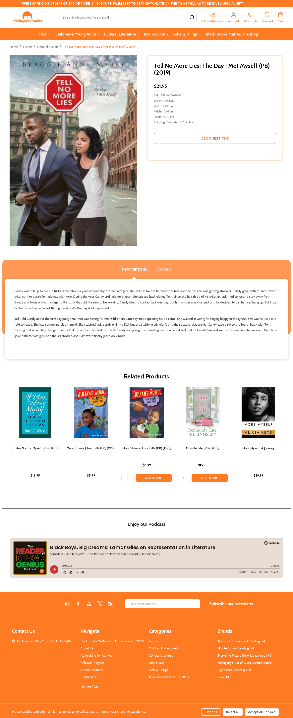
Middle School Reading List (235, 648)
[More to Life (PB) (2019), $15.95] (202, 412)
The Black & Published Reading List (241, 641)
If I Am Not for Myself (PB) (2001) (35, 448)
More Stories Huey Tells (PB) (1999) (146, 448)
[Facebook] (78, 603)
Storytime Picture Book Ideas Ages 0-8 (244, 655)
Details (163, 269)
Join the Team (90, 686)
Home (14, 47)
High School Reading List (234, 670)
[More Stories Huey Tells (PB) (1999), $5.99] (146, 412)
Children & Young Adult (75, 34)
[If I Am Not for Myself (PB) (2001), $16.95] (35, 412)
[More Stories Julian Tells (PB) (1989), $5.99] (91, 412)
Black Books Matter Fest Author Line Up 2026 (112, 641)
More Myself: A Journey (258, 448)
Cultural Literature (120, 34)
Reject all (232, 712)
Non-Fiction (154, 34)
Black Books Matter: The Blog (232, 34)
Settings (211, 712)
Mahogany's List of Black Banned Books (244, 663)
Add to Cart (154, 478)
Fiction (41, 34)
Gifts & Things (185, 34)
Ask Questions (215, 138)
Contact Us (88, 677)
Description (134, 269)
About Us (87, 648)
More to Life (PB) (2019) (202, 448)
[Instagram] (67, 603)
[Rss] (110, 603)
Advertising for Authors (96, 655)
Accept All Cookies (261, 712)
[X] (99, 603)
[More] (50, 34)
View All (223, 677)
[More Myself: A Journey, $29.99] (258, 412)
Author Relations (92, 670)
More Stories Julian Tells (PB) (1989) (91, 448)
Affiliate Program (92, 663)
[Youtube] (89, 603)
